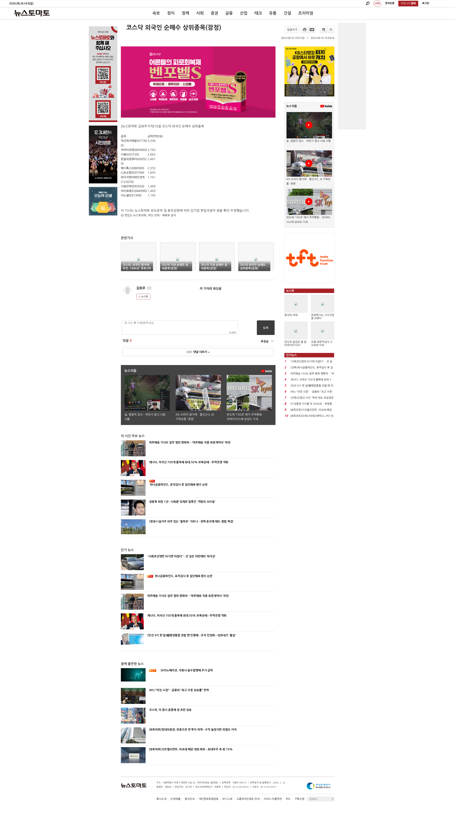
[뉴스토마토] (32, 13)
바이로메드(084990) (134, 190)
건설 (287, 13)
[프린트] (304, 29)
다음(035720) (130, 154)
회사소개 (161, 798)
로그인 (425, 3)
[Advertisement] (352, 76)
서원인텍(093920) (132, 186)
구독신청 (299, 798)
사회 (200, 13)
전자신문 (389, 3)
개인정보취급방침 (208, 798)
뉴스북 (144, 296)
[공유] (311, 29)
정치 (171, 13)
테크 (258, 13)
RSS (288, 798)
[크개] (323, 29)
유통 (273, 13)
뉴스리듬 (291, 106)
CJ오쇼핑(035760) (132, 172)
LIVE (377, 3)
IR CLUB (227, 798)
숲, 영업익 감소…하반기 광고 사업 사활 (308, 140)
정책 (185, 13)
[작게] (330, 29)
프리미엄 (305, 13)
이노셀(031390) (131, 195)
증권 (214, 13)
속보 (156, 13)
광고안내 (189, 798)
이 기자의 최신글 (210, 288)
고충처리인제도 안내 (247, 798)
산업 (243, 13)
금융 (229, 13)
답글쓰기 (292, 29)
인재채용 (175, 798)
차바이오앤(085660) (134, 149)
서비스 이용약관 (273, 798)
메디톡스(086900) (132, 168)
